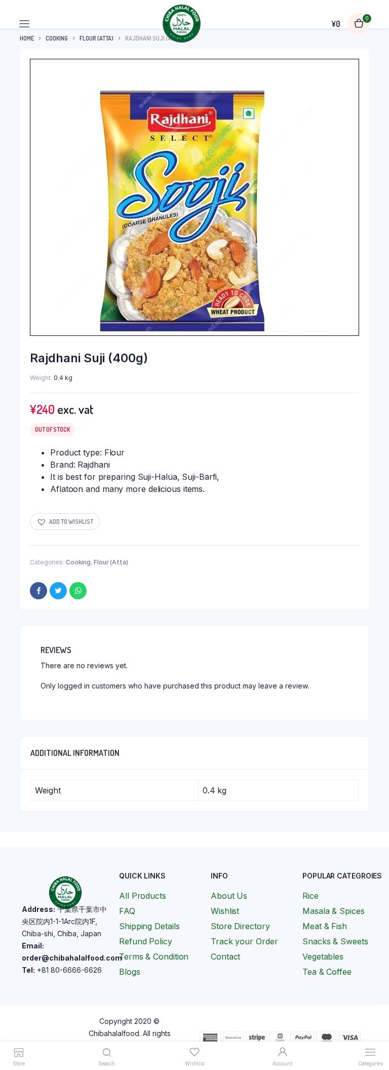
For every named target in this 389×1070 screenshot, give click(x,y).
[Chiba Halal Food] (181, 23)
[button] (65, 521)
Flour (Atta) (111, 562)
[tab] (75, 753)
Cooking (78, 562)
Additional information (75, 753)
